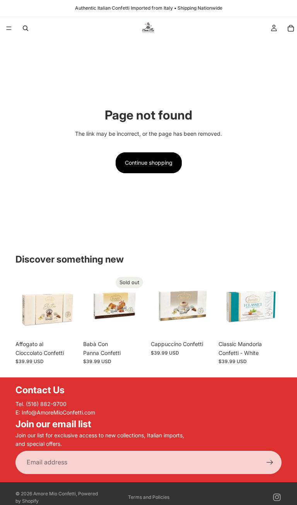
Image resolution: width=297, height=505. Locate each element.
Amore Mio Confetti (54, 493)
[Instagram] (277, 497)
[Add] (66, 325)
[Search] (25, 28)
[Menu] (9, 28)
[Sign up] (270, 462)
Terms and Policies (148, 497)
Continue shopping (148, 162)
